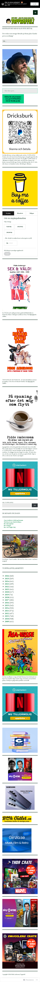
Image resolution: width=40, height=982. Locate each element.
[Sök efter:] (20, 41)
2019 (7, 594)
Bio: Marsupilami (8, 524)
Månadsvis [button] (20, 213)
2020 (7, 592)
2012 (7, 613)
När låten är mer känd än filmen (12, 522)
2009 (7, 621)
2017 (7, 600)
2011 (7, 616)
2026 (7, 576)
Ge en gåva (34, 4)
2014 (7, 608)
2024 (7, 581)
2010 (7, 618)
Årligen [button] (32, 213)
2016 (7, 602)
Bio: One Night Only (10, 527)
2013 (7, 610)
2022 (7, 586)
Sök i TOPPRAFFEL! (7, 502)
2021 (7, 589)
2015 (7, 605)
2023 (7, 584)
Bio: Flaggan (7, 525)
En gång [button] (8, 213)
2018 (7, 597)
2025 (7, 578)
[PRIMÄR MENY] (35, 12)
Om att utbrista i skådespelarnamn (13, 520)
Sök (35, 505)
